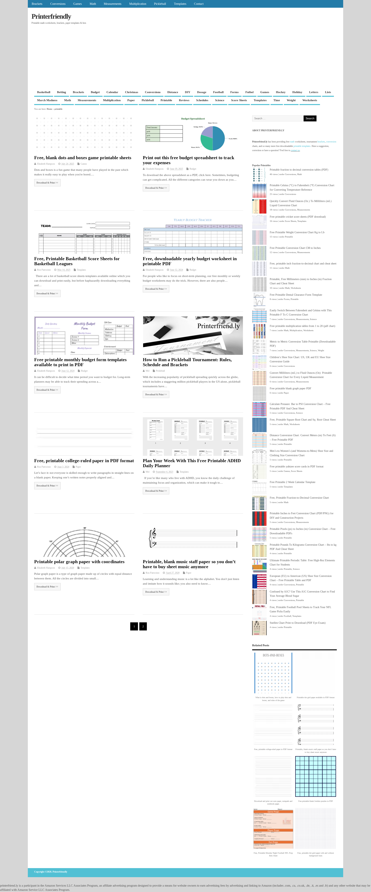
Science (219, 100)
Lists (328, 92)
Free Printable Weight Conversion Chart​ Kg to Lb (297, 232)
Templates (180, 4)
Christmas (131, 92)
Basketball (43, 92)
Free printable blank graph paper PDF (290, 388)
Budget (95, 92)
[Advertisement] (185, 60)
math (292, 141)
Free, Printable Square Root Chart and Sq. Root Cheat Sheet (303, 419)
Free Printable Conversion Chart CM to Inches (295, 248)
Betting (61, 92)
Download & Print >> (47, 182)
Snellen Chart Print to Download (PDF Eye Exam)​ (298, 622)
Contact (198, 4)
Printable (166, 100)
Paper (131, 100)
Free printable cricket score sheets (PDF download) (298, 216)
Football (218, 92)
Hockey (281, 92)
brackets (321, 141)
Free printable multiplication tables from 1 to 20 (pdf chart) (302, 326)
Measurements (112, 4)
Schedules (202, 100)
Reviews (184, 100)
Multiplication (137, 4)
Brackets (37, 4)
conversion (331, 141)
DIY (187, 92)
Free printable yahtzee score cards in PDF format (296, 466)
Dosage (201, 92)
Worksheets (309, 100)
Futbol (249, 92)
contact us (295, 150)
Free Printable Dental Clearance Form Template (296, 294)
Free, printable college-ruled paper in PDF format (84, 460)
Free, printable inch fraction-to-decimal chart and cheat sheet (303, 263)
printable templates (302, 146)
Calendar (112, 92)
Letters (313, 92)
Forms (234, 92)
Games (77, 4)
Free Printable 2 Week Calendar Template (292, 482)
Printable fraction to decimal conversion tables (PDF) (299, 169)
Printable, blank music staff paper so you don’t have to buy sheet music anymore (189, 564)
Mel (147, 370)
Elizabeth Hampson (46, 163)
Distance (172, 92)
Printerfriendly (51, 16)
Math (93, 4)
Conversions (58, 4)
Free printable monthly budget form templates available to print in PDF (80, 362)
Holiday (297, 92)
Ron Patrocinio (44, 269)
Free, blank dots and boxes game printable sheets (82, 157)
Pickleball (160, 4)
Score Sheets (239, 100)
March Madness (47, 100)
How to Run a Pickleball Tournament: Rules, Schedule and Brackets (187, 362)
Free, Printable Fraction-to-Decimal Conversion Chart (299, 497)
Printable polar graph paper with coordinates (79, 561)
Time (276, 100)
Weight (291, 100)
